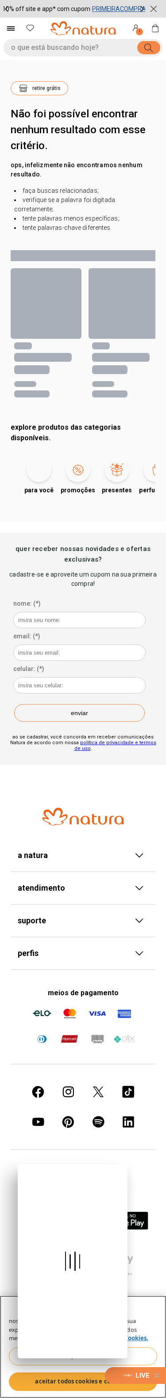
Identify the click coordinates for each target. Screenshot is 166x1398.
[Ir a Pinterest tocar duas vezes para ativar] (68, 1122)
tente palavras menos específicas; (71, 218)
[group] (74, 8)
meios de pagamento (83, 993)
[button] (39, 88)
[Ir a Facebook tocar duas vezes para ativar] (38, 1092)
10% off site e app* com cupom (46, 8)
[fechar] (153, 9)
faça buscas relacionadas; (61, 190)
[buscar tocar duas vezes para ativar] (148, 47)
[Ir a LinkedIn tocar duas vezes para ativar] (128, 1122)
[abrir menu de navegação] (10, 28)
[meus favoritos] (30, 28)
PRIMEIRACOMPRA (119, 8)
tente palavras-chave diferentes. (67, 227)
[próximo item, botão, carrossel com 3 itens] (142, 8)
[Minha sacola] (155, 28)
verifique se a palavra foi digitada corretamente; (64, 204)
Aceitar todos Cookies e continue (83, 1381)
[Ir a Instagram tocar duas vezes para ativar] (68, 1092)
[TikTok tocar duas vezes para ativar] (128, 1092)
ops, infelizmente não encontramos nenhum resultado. (77, 169)
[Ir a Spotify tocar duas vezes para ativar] (98, 1122)
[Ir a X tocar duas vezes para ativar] (98, 1092)
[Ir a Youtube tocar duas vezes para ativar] (38, 1122)
